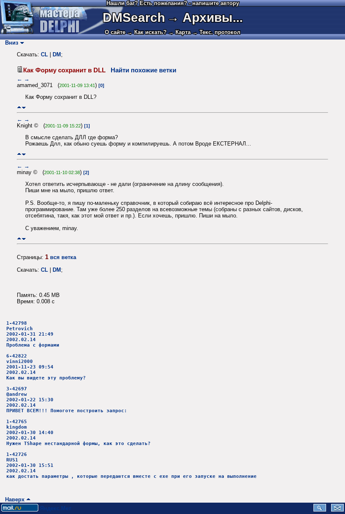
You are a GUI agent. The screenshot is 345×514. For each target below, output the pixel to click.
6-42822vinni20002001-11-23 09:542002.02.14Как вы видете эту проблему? (46, 367)
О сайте (115, 32)
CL (44, 54)
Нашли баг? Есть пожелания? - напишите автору (172, 3)
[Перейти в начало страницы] (19, 107)
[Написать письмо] (337, 509)
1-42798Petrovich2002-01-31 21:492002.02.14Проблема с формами (32, 334)
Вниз (10, 43)
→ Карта (179, 32)
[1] (87, 125)
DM (57, 54)
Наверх (13, 499)
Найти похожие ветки (143, 70)
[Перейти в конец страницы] (23, 107)
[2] (86, 172)
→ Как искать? (147, 32)
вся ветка (63, 257)
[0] (101, 85)
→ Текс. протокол (216, 32)
